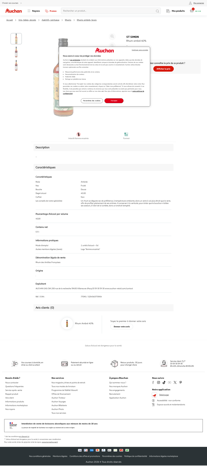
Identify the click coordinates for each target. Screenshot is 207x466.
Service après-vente (13, 390)
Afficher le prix (163, 69)
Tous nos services (59, 413)
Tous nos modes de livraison (63, 386)
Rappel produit (11, 394)
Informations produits (14, 401)
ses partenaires (75, 60)
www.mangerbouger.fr (50, 442)
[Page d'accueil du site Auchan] (14, 10)
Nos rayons (10, 409)
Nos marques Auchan (118, 386)
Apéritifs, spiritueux (50, 20)
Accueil (9, 20)
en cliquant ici (24, 436)
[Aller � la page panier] (195, 10)
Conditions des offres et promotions (85, 456)
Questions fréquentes (14, 386)
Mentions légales (60, 456)
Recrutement (114, 394)
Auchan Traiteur (58, 398)
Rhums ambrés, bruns (87, 20)
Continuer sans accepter (140, 50)
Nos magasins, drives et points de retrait (68, 382)
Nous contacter (11, 382)
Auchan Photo (58, 409)
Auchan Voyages (59, 401)
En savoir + (131, 49)
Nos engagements (117, 390)
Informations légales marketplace (163, 456)
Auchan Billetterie (59, 405)
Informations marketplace (16, 405)
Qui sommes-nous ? (117, 382)
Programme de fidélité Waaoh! (65, 390)
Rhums (68, 20)
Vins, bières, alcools (27, 20)
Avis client (9, 398)
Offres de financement (61, 394)
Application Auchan (117, 398)
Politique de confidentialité (135, 456)
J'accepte (114, 101)
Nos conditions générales (40, 456)
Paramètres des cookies (92, 101)
